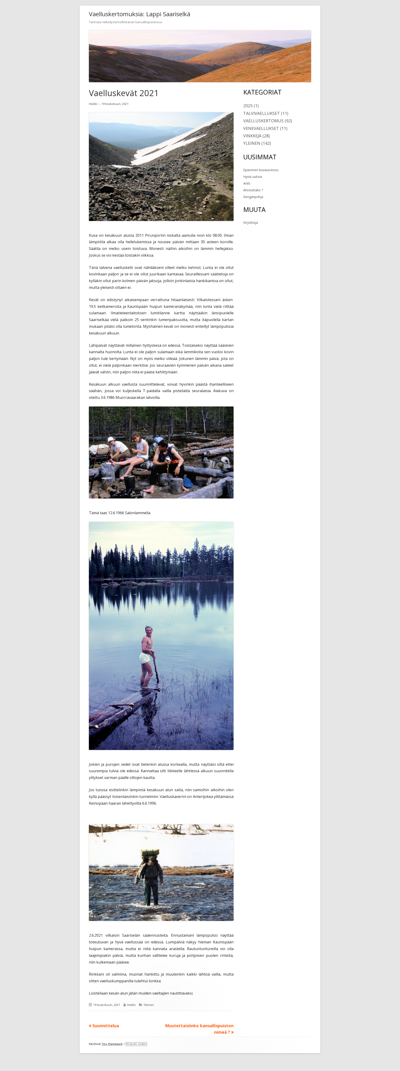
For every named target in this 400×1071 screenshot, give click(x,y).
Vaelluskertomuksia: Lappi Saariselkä (139, 14)
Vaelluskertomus (263, 120)
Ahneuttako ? (253, 190)
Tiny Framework (112, 1044)
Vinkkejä (252, 136)
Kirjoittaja (250, 222)
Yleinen (149, 1005)
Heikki (93, 104)
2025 (248, 105)
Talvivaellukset (261, 113)
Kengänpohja (253, 197)
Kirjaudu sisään (136, 1044)
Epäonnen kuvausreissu (260, 170)
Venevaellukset (261, 128)
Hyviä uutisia (252, 176)
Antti (246, 183)
